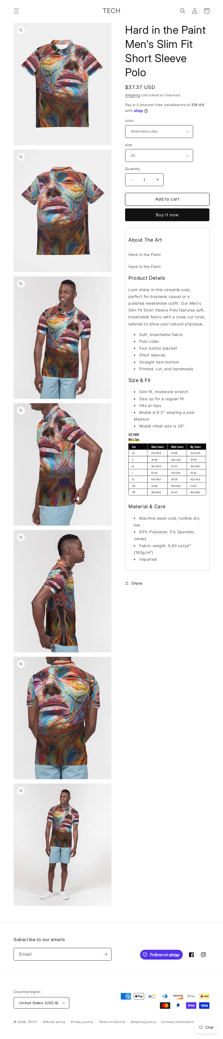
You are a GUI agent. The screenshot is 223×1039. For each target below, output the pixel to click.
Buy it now (167, 214)
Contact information (177, 1022)
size (128, 145)
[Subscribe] (105, 954)
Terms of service (112, 1022)
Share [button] (137, 583)
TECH (32, 1022)
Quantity (132, 169)
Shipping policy (143, 1022)
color (129, 120)
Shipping (132, 95)
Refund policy (54, 1022)
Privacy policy (82, 1022)
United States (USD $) (38, 1003)
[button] (16, 11)
